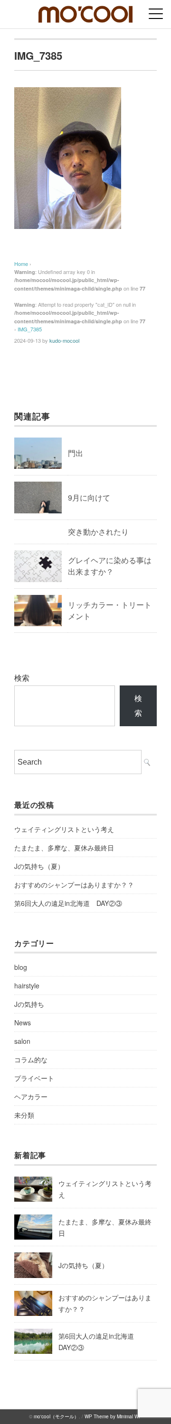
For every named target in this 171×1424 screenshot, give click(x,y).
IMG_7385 (30, 329)
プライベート (34, 1078)
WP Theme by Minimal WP (113, 1416)
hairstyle (26, 985)
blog (20, 967)
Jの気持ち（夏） (39, 866)
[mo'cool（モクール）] (85, 11)
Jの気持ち (29, 1004)
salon (22, 1041)
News (22, 1022)
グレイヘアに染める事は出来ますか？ (110, 566)
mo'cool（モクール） (56, 1416)
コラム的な (31, 1059)
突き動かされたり (98, 531)
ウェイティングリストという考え (64, 829)
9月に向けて (89, 497)
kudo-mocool (64, 340)
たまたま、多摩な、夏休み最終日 (64, 847)
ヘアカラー (31, 1096)
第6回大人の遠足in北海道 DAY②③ (68, 903)
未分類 (24, 1115)
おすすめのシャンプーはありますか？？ (74, 884)
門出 (75, 452)
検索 (21, 677)
